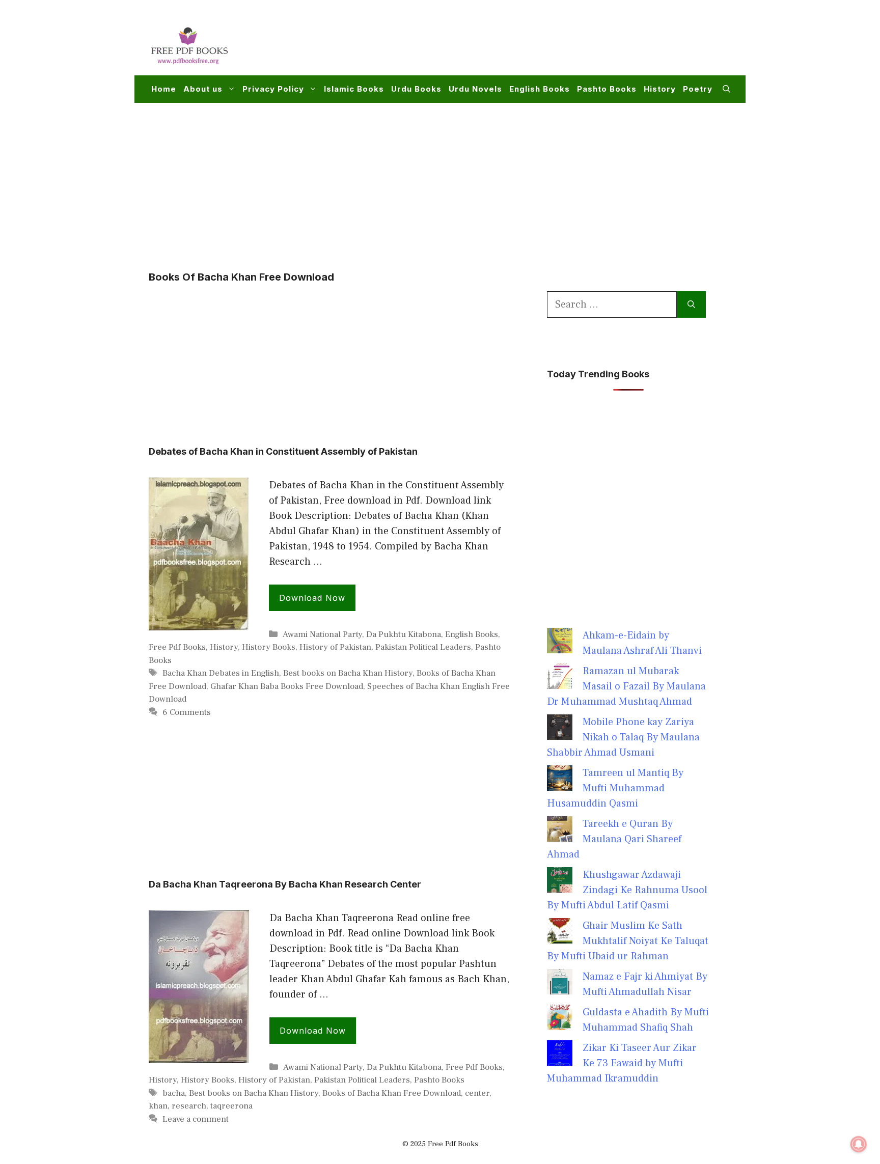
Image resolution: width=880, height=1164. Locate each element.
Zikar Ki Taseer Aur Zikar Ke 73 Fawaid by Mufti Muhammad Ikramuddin (622, 1063)
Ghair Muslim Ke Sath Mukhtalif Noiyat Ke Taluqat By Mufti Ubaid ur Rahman (627, 941)
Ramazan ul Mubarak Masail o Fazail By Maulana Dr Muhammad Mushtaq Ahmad (626, 686)
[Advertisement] (545, 44)
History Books (268, 647)
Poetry (697, 89)
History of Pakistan (335, 647)
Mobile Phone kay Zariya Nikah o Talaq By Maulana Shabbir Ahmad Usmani (623, 737)
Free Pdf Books (177, 647)
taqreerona (231, 1106)
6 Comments (186, 712)
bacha (173, 1093)
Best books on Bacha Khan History (348, 673)
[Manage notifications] (858, 1144)
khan (158, 1106)
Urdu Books (416, 89)
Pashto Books (607, 89)
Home (163, 89)
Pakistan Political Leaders (423, 647)
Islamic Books (354, 89)
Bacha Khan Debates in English (220, 673)
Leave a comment (195, 1119)
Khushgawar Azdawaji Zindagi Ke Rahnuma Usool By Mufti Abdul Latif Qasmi (627, 890)
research (189, 1106)
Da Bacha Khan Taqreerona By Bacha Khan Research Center (285, 884)
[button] (726, 89)
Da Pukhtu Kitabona (403, 634)
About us (203, 89)
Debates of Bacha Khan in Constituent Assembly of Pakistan (283, 451)
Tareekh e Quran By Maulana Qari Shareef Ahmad (614, 839)
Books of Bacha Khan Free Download (391, 1093)
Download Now (312, 598)
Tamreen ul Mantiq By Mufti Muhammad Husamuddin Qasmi (615, 788)
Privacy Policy (273, 89)
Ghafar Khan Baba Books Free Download (286, 686)
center (477, 1093)
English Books (539, 89)
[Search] (691, 304)
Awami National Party (322, 634)
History (660, 89)
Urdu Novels (475, 89)
